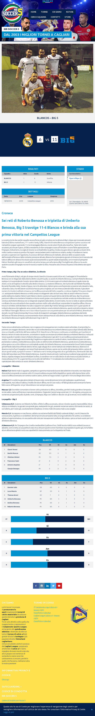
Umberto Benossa (14, 499)
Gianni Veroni (12, 449)
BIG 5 (6, 182)
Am (75, 445)
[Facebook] (36, 586)
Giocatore (11, 445)
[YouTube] (59, 586)
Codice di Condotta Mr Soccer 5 (13, 700)
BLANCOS (7, 178)
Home (33, 12)
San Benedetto (74, 173)
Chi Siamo (57, 12)
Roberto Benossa (14, 506)
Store (68, 17)
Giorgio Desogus (13, 468)
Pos (40, 445)
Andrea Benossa (13, 503)
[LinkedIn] (47, 586)
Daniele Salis (12, 487)
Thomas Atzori (13, 495)
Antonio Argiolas (14, 465)
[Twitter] (53, 586)
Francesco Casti (13, 461)
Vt (50, 445)
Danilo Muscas (13, 453)
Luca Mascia (12, 491)
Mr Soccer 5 (11, 29)
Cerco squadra (38, 17)
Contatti (55, 17)
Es (84, 445)
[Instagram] (42, 586)
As (66, 445)
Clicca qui (5, 680)
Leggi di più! (8, 712)
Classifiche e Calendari (42, 613)
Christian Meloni (13, 457)
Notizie (69, 12)
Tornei (44, 12)
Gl (58, 445)
